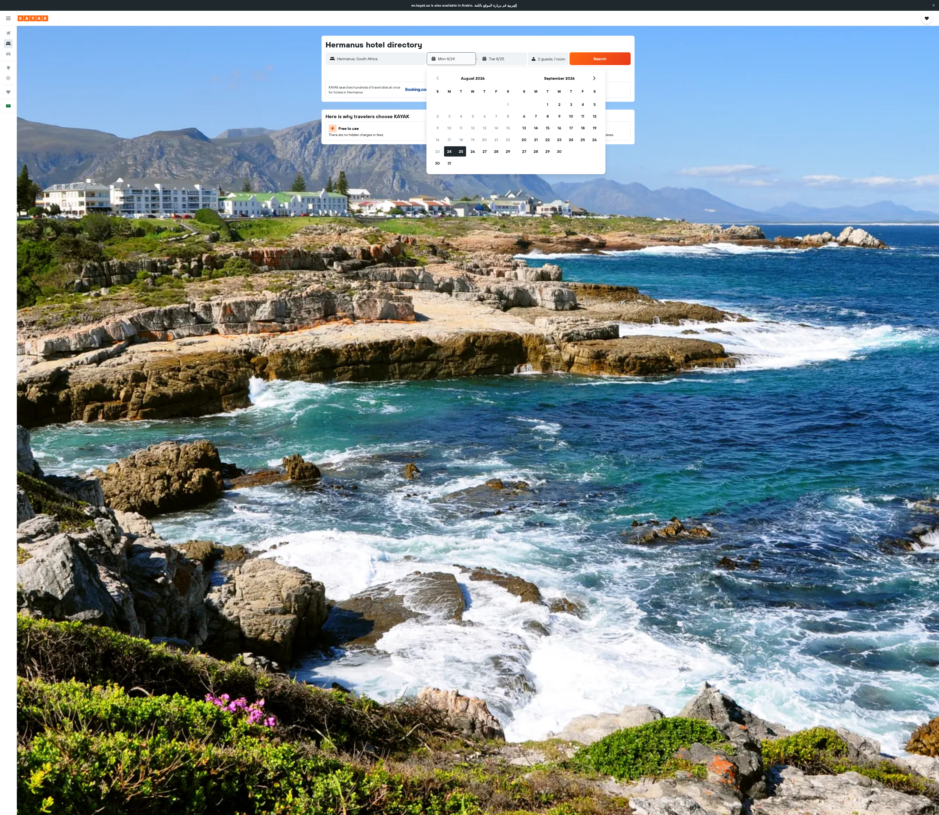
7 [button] (496, 116)
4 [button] (461, 116)
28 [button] (496, 151)
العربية (512, 5)
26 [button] (472, 151)
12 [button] (473, 127)
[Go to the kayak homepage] (33, 18)
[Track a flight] (8, 78)
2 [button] (437, 116)
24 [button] (449, 151)
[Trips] (8, 92)
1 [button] (508, 104)
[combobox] (380, 58)
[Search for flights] (8, 33)
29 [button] (508, 151)
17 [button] (449, 139)
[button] (933, 5)
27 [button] (484, 151)
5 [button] (473, 116)
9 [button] (437, 127)
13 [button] (484, 127)
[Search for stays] (8, 43)
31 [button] (449, 163)
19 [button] (473, 139)
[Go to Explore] (8, 68)
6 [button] (484, 116)
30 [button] (437, 163)
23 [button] (437, 151)
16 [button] (437, 139)
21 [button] (496, 139)
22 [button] (508, 139)
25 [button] (461, 151)
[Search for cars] (8, 54)
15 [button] (508, 127)
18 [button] (461, 139)
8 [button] (508, 116)
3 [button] (449, 116)
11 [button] (460, 127)
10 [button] (449, 127)
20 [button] (484, 139)
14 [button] (496, 127)
